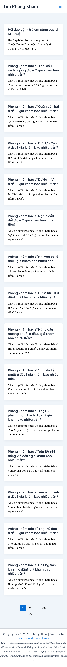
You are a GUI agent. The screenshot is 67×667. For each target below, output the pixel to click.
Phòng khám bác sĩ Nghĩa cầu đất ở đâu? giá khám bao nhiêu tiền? (31, 220)
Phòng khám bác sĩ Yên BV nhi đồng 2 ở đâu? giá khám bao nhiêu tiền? (31, 456)
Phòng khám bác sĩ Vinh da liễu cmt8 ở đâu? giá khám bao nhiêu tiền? (33, 374)
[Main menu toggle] (60, 6)
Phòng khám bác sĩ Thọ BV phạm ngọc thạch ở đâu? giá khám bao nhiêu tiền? (30, 415)
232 (44, 608)
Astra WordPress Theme (33, 638)
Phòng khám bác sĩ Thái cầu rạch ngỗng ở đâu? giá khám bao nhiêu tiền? (33, 70)
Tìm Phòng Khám (20, 6)
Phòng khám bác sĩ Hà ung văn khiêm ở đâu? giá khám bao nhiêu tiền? (32, 569)
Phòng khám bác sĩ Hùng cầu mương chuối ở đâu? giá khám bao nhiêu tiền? (31, 334)
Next (33, 614)
